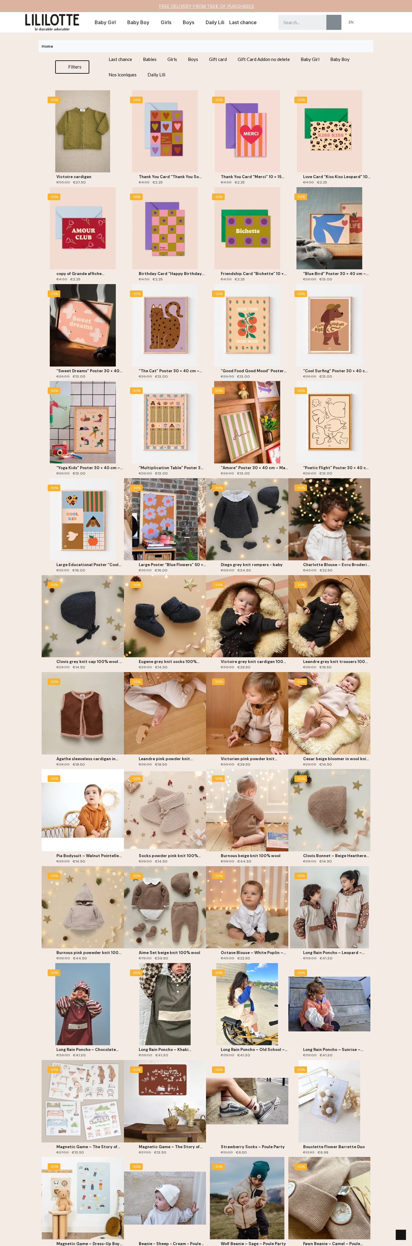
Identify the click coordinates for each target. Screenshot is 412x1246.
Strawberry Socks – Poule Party (253, 1146)
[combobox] (298, 22)
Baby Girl (105, 22)
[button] (374, 22)
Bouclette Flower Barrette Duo (334, 1146)
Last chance (243, 22)
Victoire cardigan (73, 176)
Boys (188, 22)
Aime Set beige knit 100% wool (169, 952)
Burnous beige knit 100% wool (250, 855)
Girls (166, 22)
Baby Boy (138, 22)
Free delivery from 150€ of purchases (206, 6)
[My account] (364, 22)
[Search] (333, 22)
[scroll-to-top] (401, 1235)
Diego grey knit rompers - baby (252, 564)
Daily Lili (215, 22)
